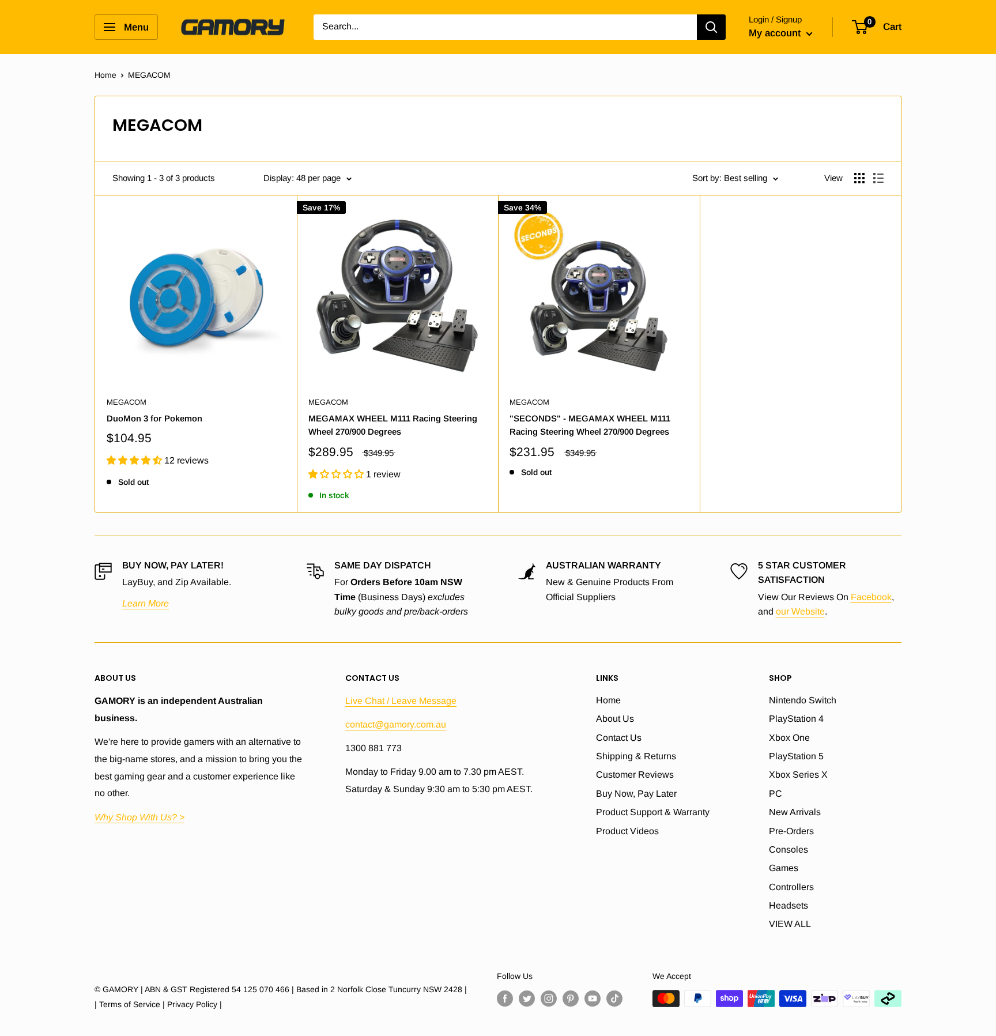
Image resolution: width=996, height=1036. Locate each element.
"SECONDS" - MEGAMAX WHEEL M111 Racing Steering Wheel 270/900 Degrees (590, 424)
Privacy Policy (192, 1004)
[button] (135, 460)
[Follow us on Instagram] (549, 998)
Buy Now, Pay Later (636, 793)
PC (775, 793)
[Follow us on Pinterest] (571, 998)
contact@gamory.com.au (395, 724)
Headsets (788, 905)
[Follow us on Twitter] (527, 998)
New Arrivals (795, 812)
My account (776, 33)
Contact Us (619, 738)
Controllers (791, 887)
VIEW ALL (790, 924)
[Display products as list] (878, 178)
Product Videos (627, 831)
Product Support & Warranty (653, 812)
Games (783, 868)
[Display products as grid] (859, 178)
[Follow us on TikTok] (614, 998)
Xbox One (789, 738)
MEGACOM (126, 402)
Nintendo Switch (802, 700)
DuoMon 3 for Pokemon (154, 418)
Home (105, 75)
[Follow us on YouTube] (592, 998)
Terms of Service (129, 1004)
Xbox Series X (798, 774)
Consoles (788, 849)
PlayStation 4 (796, 719)
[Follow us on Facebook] (505, 998)
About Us (615, 719)
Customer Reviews (635, 774)
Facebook (871, 597)
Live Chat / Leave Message (400, 701)
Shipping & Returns (636, 756)
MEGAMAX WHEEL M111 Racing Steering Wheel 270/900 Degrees (392, 424)
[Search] (711, 27)
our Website (800, 611)
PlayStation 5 (796, 756)
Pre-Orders (791, 831)
